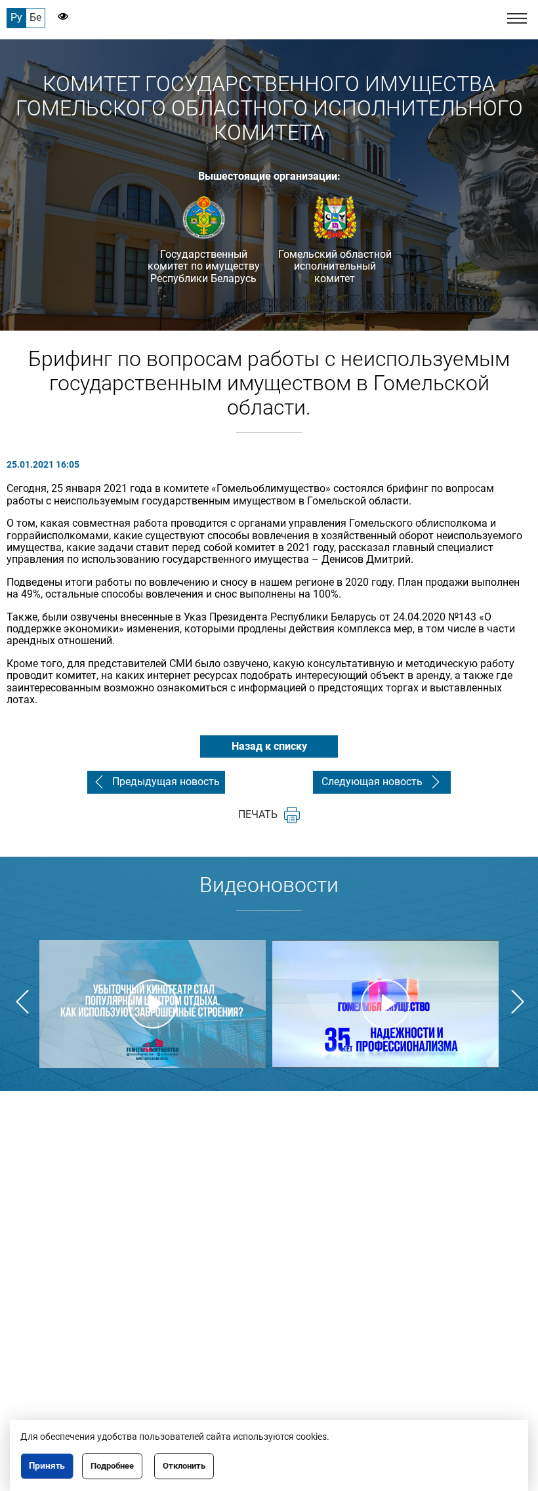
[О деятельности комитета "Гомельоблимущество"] (152, 1003)
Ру (16, 17)
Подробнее (112, 1466)
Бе (35, 17)
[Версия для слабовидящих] (56, 18)
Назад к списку (269, 746)
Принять (47, 1466)
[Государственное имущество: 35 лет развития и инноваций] (385, 1003)
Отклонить (184, 1466)
